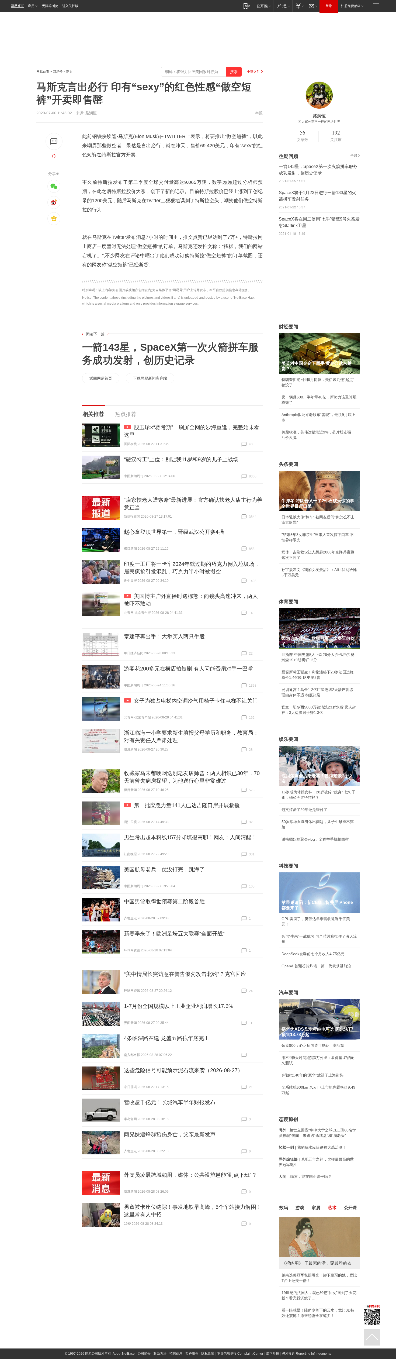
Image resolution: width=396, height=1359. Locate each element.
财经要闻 (288, 326)
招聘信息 (175, 1306)
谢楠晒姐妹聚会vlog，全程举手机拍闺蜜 (315, 839)
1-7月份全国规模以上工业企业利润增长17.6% (178, 1006)
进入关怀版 (70, 6)
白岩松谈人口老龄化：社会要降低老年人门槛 (319, 1231)
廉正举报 (272, 1306)
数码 (283, 1207)
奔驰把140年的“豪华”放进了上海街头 (312, 1075)
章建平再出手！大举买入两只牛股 (164, 636)
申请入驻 (253, 71)
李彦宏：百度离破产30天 (303, 1267)
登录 (329, 6)
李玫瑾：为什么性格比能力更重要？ (312, 1219)
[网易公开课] (263, 6)
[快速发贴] (54, 141)
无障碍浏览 (50, 6)
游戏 (300, 1207)
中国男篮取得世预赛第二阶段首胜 (164, 901)
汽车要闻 (288, 992)
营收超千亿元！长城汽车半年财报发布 (170, 1102)
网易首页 (17, 6)
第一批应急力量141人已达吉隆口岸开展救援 (187, 805)
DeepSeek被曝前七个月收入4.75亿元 (313, 954)
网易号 (57, 72)
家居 (316, 1207)
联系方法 (160, 1306)
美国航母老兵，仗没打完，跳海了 (164, 869)
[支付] (299, 6)
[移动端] (247, 6)
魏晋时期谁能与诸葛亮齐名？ (306, 1255)
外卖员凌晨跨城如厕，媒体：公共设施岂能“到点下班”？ (190, 1175)
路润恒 (91, 113)
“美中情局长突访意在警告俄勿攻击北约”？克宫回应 (185, 974)
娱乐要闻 (288, 739)
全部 (353, 155)
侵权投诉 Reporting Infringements (306, 1306)
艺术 (332, 1207)
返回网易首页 (100, 378)
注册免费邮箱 (350, 6)
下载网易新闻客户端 (150, 378)
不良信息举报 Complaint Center (240, 1306)
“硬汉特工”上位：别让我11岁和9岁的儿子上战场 (181, 459)
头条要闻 (288, 464)
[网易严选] (282, 6)
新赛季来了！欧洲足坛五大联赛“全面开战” (174, 934)
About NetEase (124, 1306)
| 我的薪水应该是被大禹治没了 (312, 1147)
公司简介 (144, 1306)
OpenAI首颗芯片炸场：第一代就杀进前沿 (316, 966)
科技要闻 (288, 866)
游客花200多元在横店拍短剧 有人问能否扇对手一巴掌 (188, 669)
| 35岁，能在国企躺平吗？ (305, 1176)
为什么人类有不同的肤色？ (304, 1243)
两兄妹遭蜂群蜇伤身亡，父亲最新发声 (170, 1134)
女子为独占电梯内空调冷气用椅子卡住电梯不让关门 (196, 701)
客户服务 (191, 1306)
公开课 (350, 1207)
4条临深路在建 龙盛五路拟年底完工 (166, 1038)
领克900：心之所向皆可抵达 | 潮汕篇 (313, 1045)
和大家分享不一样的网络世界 (319, 121)
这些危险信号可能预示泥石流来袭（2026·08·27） (183, 1070)
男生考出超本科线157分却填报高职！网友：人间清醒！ (190, 837)
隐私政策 (207, 1306)
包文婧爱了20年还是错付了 (304, 809)
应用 (31, 6)
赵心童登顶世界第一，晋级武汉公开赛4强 (174, 532)
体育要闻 (288, 601)
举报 (259, 113)
